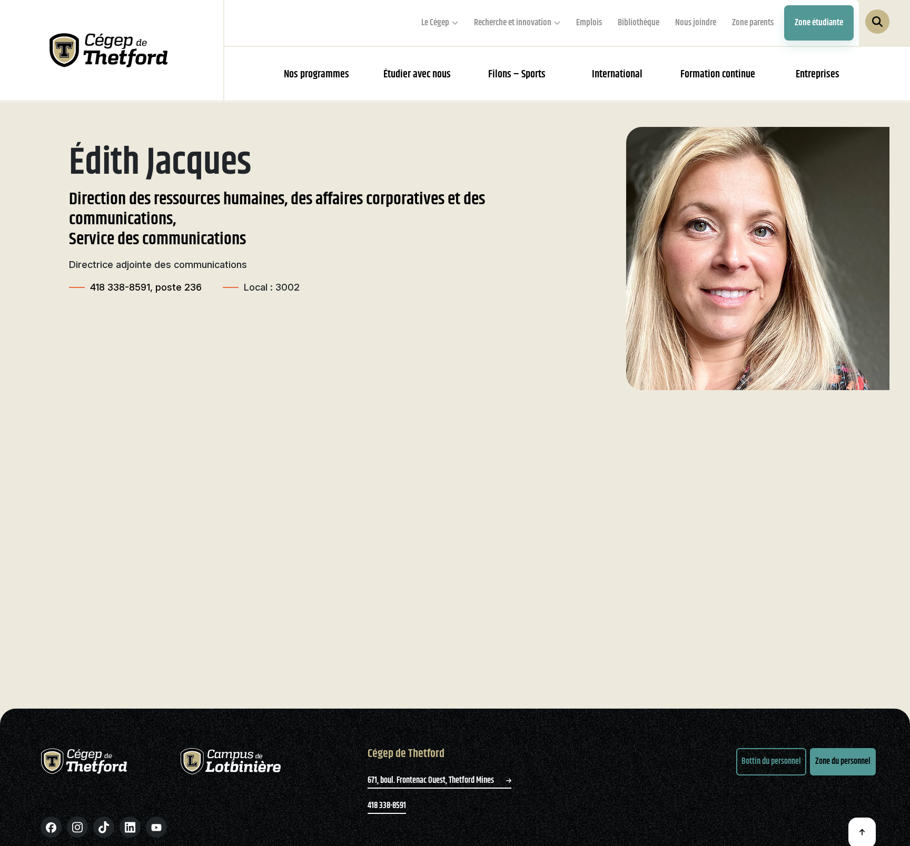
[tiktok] (103, 827)
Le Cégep (435, 22)
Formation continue (717, 74)
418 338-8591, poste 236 (146, 287)
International (617, 74)
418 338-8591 (387, 805)
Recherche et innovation (512, 22)
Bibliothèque (638, 22)
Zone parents (753, 22)
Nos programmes (316, 74)
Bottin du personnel (771, 761)
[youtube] (156, 827)
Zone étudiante (819, 22)
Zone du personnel (843, 761)
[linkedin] (130, 827)
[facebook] (51, 827)
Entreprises (817, 74)
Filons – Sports (517, 74)
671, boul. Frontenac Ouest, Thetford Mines (432, 780)
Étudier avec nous (417, 74)
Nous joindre (695, 22)
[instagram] (77, 827)
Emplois (589, 22)
